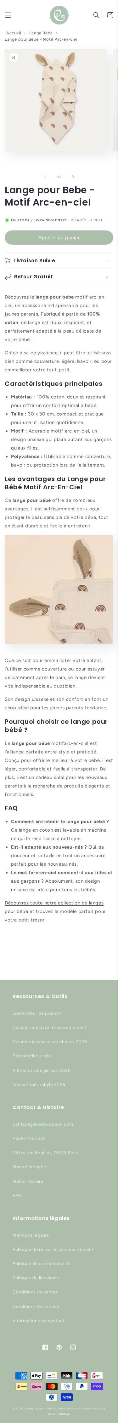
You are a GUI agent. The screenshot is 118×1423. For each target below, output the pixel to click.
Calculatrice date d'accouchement (50, 1027)
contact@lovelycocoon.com (43, 1124)
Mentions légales (31, 1235)
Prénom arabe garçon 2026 (41, 1070)
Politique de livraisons (36, 1278)
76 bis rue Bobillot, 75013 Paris (45, 1152)
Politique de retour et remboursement (53, 1249)
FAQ (17, 1195)
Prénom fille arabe (32, 1056)
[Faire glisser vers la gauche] (45, 177)
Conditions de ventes (35, 1292)
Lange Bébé (41, 33)
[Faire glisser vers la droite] (73, 177)
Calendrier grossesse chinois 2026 (50, 1041)
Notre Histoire (28, 1181)
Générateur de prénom (37, 1013)
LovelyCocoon (34, 1408)
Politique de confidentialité (41, 1263)
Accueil (13, 33)
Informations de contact (39, 1320)
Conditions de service (36, 1306)
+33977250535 (29, 1138)
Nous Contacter (30, 1167)
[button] (8, 15)
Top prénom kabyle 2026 (39, 1084)
